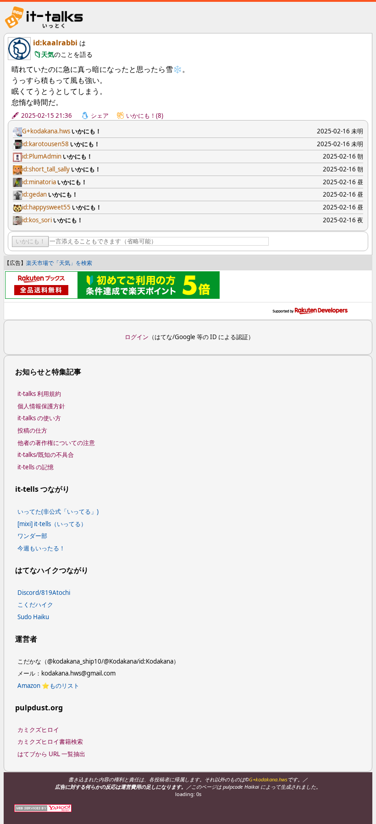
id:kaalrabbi (55, 43)
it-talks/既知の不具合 (45, 454)
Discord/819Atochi (43, 592)
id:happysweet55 (46, 207)
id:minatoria (39, 182)
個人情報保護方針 (41, 406)
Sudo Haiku (33, 617)
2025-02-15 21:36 (46, 115)
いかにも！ (30, 241)
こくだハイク (35, 604)
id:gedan (34, 194)
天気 (47, 54)
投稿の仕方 (32, 430)
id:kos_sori (37, 220)
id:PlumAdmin (41, 156)
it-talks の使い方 (39, 418)
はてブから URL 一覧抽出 (51, 754)
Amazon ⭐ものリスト (48, 685)
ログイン (137, 337)
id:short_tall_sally (46, 169)
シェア (100, 115)
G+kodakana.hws (46, 131)
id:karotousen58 (45, 144)
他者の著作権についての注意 (56, 443)
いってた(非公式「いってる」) (58, 511)
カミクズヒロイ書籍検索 (50, 741)
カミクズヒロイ (38, 729)
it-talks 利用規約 (39, 394)
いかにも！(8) (144, 115)
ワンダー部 (32, 536)
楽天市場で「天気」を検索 (59, 263)
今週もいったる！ (41, 548)
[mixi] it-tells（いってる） (52, 524)
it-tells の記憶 (35, 467)
